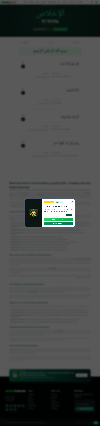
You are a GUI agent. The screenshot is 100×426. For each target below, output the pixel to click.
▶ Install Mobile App (58, 223)
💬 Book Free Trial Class (58, 219)
